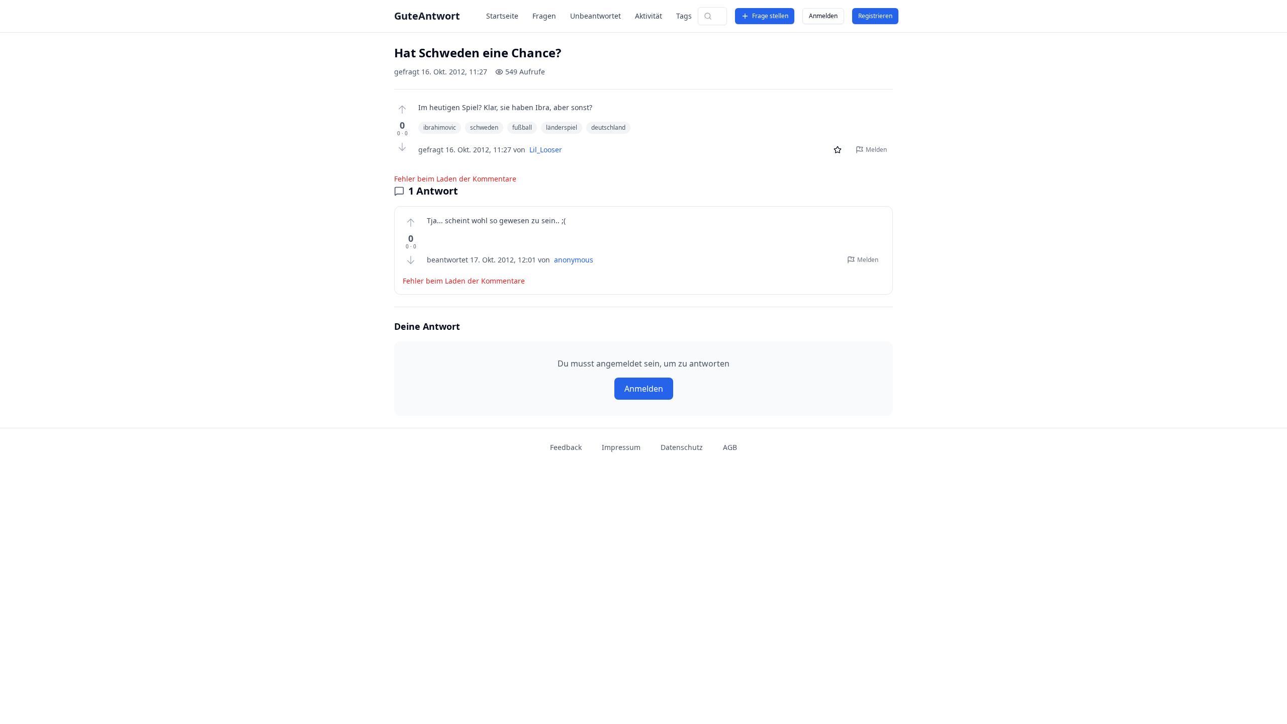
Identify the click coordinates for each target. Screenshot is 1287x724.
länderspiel (561, 127)
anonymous (573, 259)
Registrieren (875, 16)
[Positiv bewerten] (402, 110)
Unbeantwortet (595, 16)
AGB (730, 447)
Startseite (502, 16)
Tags (684, 16)
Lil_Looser (545, 149)
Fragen (544, 16)
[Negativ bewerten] (402, 147)
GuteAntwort (427, 16)
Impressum (621, 447)
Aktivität (648, 16)
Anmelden (823, 16)
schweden (484, 127)
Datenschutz (682, 447)
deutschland (608, 127)
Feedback (566, 447)
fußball (522, 127)
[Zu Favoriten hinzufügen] (838, 150)
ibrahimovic (439, 127)
